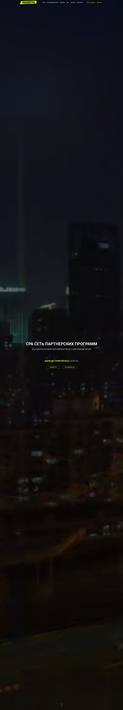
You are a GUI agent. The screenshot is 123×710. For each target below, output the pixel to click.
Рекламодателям (52, 2)
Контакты (80, 2)
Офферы (62, 2)
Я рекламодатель (70, 367)
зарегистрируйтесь (56, 361)
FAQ (68, 2)
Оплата (72, 2)
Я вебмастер (53, 367)
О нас (43, 2)
